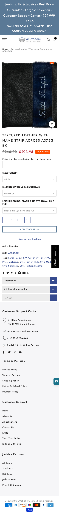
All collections (9, 421)
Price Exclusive (10, 261)
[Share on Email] (23, 273)
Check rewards (55, 256)
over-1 (36, 257)
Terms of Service (11, 375)
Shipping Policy (10, 380)
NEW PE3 (26, 257)
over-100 (45, 257)
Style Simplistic (10, 265)
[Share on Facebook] (3, 273)
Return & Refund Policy (14, 386)
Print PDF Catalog (11, 484)
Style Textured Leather (31, 265)
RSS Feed (7, 473)
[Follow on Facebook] (3, 352)
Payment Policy (10, 391)
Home (5, 49)
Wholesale (7, 468)
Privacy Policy (9, 369)
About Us (7, 416)
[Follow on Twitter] (9, 352)
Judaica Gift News (11, 443)
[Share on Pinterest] (12, 273)
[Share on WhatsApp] (28, 273)
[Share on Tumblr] (15, 273)
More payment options (29, 238)
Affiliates (7, 462)
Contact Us (8, 427)
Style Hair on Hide (29, 261)
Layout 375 (14, 257)
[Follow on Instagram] (15, 352)
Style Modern (47, 261)
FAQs (5, 432)
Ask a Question (10, 246)
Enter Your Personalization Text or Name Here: (27, 159)
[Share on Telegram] (19, 273)
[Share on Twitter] (7, 273)
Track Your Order (11, 438)
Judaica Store (9, 479)
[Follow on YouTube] (20, 352)
